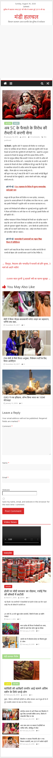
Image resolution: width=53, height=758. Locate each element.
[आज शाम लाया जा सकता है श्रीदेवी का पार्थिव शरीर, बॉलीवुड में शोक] (10, 724)
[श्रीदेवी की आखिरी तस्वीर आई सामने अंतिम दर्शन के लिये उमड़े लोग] (26, 662)
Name (5, 463)
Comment (7, 426)
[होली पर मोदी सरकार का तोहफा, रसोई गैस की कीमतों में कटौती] (26, 558)
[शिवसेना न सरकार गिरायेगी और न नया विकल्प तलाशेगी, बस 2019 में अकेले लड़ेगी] (10, 737)
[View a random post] (48, 83)
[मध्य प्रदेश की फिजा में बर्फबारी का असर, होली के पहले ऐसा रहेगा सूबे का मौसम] (10, 624)
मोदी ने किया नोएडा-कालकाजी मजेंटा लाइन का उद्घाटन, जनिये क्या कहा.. (26, 320)
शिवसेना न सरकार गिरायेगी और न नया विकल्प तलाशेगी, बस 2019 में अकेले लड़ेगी (34, 740)
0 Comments (35, 137)
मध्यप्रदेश (8, 586)
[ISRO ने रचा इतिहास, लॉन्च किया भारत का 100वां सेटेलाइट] (26, 371)
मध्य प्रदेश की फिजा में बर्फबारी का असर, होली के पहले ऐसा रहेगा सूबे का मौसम (33, 626)
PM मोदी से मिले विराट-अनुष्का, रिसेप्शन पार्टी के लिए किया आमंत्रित (25, 360)
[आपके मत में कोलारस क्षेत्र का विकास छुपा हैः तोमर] (10, 638)
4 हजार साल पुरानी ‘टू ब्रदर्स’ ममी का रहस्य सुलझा (28, 278)
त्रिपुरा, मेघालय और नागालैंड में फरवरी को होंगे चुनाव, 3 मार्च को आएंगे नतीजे (26, 265)
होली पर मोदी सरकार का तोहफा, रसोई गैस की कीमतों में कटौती (25, 592)
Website (6, 490)
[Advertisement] (26, 51)
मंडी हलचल (26, 17)
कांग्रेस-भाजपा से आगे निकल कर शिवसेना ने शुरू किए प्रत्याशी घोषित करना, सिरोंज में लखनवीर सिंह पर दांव (34, 713)
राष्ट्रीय (16, 123)
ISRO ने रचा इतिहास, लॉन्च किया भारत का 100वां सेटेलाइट (24, 399)
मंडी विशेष (8, 123)
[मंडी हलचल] (5, 83)
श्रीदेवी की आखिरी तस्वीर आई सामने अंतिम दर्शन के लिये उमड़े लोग (26, 690)
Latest (8, 684)
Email (5, 477)
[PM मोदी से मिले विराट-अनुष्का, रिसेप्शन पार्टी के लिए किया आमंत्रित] (26, 331)
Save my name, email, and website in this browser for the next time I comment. (26, 503)
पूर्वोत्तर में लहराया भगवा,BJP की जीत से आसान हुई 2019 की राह (24, 9)
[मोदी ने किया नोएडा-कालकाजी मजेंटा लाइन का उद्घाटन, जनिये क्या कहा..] (26, 292)
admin (24, 137)
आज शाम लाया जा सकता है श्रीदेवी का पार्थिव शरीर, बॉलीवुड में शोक (32, 726)
